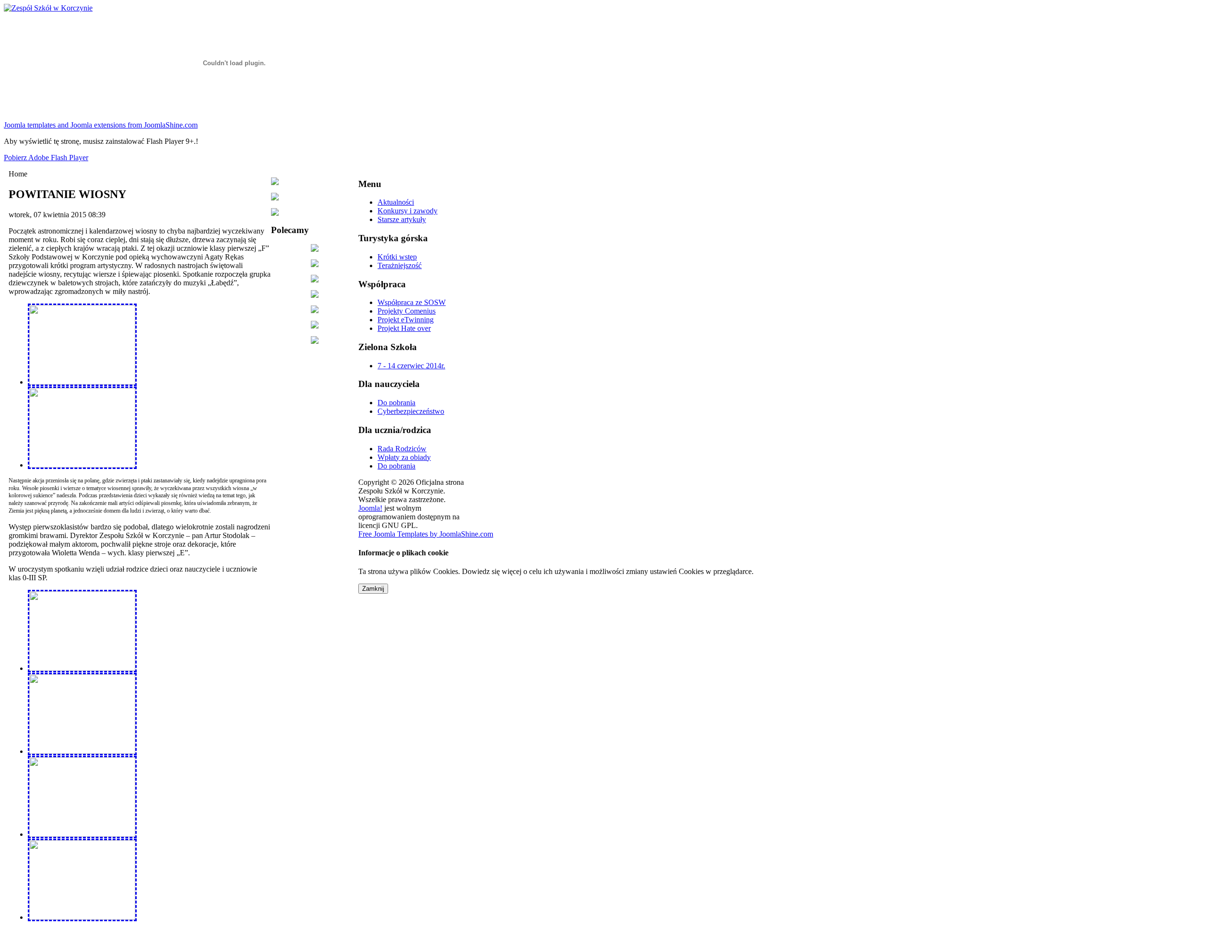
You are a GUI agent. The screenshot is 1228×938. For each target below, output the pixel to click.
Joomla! (370, 508)
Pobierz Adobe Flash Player (46, 157)
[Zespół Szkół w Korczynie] (48, 8)
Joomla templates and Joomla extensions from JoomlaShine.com (101, 125)
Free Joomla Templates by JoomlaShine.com (425, 534)
